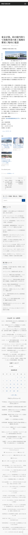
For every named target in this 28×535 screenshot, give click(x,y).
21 (14, 387)
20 (10, 387)
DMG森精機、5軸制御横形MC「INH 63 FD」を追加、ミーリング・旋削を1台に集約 (14, 226)
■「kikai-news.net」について (10, 452)
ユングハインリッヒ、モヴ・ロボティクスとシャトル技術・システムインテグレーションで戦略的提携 (13, 250)
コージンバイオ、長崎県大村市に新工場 (12, 271)
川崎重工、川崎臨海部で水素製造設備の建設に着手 (14, 348)
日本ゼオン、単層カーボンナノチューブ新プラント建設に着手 (13, 289)
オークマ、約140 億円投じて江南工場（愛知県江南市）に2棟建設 (14, 501)
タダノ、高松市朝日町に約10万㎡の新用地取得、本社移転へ (14, 294)
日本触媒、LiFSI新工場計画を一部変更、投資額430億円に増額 (14, 267)
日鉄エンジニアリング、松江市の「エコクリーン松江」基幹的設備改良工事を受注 (14, 432)
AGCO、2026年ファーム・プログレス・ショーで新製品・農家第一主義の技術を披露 (14, 254)
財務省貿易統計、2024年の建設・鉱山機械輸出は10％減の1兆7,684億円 (14, 523)
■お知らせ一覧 (21, 452)
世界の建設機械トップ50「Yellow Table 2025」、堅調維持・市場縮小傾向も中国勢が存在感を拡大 (14, 466)
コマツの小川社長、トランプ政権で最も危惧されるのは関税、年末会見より (14, 470)
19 (6, 387)
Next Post (19, 180)
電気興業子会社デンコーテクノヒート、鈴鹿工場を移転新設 (13, 304)
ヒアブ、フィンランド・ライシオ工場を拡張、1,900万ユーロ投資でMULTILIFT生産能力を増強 (13, 216)
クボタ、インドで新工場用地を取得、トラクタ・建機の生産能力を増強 (13, 299)
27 (10, 391)
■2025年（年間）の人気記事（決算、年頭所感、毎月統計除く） (14, 461)
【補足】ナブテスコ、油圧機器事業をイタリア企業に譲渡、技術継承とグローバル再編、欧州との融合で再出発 (14, 475)
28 (14, 391)
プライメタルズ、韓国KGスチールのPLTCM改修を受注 (14, 428)
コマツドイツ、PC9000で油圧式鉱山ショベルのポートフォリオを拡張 (14, 491)
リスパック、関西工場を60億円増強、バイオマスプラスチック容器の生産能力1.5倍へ (14, 275)
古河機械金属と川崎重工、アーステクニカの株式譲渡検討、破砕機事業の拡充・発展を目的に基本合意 (14, 505)
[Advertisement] (14, 20)
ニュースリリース (7, 131)
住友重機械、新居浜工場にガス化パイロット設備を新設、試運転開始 (14, 415)
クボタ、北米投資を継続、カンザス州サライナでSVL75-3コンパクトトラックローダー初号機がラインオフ (14, 336)
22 (17, 387)
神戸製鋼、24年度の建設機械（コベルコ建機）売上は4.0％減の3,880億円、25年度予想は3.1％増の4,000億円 (14, 496)
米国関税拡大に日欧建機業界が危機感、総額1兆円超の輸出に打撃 (14, 514)
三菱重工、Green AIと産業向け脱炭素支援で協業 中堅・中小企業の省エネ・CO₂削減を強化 (14, 442)
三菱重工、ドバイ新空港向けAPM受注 (14, 419)
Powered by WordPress (19, 448)
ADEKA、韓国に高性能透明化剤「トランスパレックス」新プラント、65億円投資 (14, 285)
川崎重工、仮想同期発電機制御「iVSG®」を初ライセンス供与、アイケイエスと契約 (14, 437)
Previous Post (8, 183)
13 (10, 384)
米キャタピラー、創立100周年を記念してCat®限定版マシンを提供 (14, 487)
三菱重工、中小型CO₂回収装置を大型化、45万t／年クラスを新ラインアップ (13, 240)
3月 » (15, 395)
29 (17, 391)
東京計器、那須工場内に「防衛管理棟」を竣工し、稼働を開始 (6, 146)
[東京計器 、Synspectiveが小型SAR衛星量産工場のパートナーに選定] (6, 155)
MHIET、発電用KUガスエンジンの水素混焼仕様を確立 (14, 231)
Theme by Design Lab (14, 450)
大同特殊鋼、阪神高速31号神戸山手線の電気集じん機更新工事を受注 (14, 423)
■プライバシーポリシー (7, 455)
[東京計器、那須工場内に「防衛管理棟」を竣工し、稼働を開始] (6, 141)
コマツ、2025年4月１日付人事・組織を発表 (14, 532)
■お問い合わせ (14, 458)
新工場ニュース (11, 173)
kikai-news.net (5, 3)
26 (6, 391)
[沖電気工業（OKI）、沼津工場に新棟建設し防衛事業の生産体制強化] (18, 141)
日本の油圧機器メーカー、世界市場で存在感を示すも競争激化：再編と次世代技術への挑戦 (14, 482)
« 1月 (12, 395)
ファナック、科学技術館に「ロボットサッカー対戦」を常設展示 (13, 221)
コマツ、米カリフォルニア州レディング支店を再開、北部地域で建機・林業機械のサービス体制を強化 (14, 330)
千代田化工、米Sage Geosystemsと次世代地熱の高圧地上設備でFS (14, 402)
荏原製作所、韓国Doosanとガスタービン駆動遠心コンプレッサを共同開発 (14, 410)
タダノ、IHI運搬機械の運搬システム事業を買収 (14, 479)
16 (21, 384)
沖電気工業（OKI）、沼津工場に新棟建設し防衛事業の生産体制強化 (18, 146)
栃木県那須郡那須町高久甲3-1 (13, 118)
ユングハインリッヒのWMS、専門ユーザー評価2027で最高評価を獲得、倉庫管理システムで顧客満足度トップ (14, 245)
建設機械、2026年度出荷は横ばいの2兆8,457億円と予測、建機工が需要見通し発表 (14, 510)
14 (14, 384)
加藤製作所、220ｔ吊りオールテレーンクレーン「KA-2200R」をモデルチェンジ (13, 235)
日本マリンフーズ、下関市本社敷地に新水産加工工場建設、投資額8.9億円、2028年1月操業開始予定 (14, 280)
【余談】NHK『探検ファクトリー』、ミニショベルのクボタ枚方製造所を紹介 (14, 519)
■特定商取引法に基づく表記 (20, 455)
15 (17, 384)
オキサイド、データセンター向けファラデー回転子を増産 (13, 308)
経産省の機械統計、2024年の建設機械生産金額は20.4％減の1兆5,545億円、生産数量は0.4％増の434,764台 (14, 528)
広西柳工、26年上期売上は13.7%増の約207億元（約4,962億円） (13, 211)
